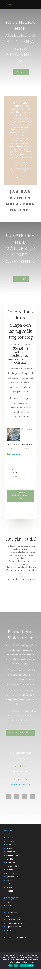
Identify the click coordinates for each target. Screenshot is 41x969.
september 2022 (12, 877)
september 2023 (12, 855)
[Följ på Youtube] (24, 796)
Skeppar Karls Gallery (13, 927)
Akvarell (8, 905)
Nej (16, 965)
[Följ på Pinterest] (16, 796)
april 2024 (9, 837)
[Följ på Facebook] (8, 796)
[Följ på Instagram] (32, 796)
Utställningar (10, 934)
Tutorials (9, 930)
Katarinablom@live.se (20, 784)
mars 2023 (10, 859)
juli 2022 (9, 880)
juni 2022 (9, 884)
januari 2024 (10, 845)
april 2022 (9, 891)
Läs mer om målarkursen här (20, 495)
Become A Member (20, 733)
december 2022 (11, 866)
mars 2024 (10, 841)
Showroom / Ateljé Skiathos (16, 923)
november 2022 (11, 869)
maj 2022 (9, 887)
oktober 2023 (11, 852)
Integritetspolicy (27, 965)
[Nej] (38, 960)
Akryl (7, 902)
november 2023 (11, 848)
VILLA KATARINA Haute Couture (17, 937)
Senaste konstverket (13, 920)
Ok (10, 965)
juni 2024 (9, 834)
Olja (7, 916)
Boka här (20, 177)
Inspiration (9, 909)
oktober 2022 (11, 873)
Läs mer (20, 72)
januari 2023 (10, 862)
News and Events (12, 912)
